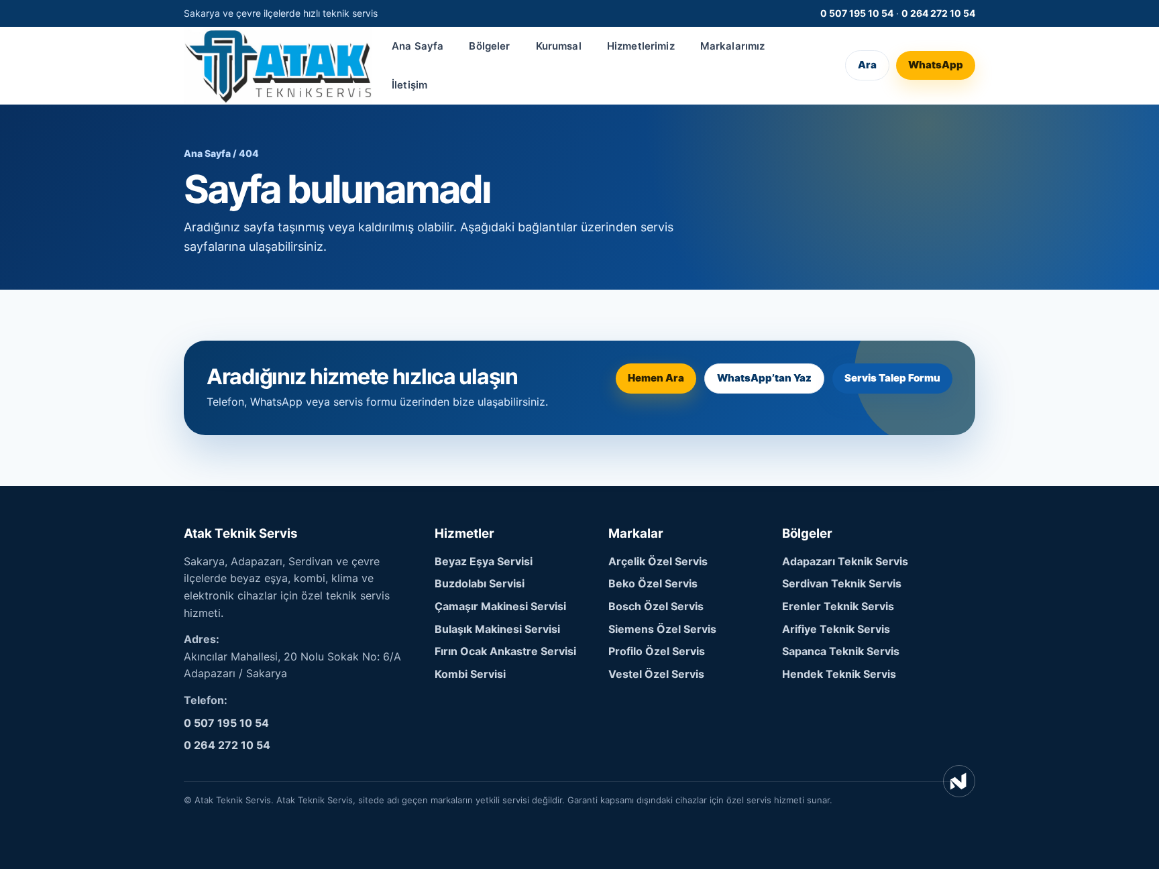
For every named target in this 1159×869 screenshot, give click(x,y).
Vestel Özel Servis (656, 674)
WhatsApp (935, 65)
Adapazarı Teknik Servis (845, 561)
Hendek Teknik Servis (839, 674)
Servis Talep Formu (892, 377)
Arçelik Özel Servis (658, 561)
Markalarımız (732, 46)
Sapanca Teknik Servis (840, 651)
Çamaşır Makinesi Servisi (500, 606)
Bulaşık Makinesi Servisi (497, 629)
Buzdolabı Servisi (480, 583)
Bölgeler (489, 46)
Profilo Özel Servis (656, 651)
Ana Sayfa (417, 46)
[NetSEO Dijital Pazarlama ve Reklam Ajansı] (959, 781)
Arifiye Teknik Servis (836, 629)
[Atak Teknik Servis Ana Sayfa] (278, 65)
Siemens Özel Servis (662, 629)
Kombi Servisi (470, 674)
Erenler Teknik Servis (838, 606)
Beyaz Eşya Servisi (484, 561)
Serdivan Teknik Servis (841, 583)
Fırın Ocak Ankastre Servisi (505, 651)
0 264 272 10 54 (938, 13)
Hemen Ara (656, 377)
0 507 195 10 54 (856, 13)
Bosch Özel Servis (656, 606)
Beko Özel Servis (653, 583)
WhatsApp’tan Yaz (764, 377)
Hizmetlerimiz (641, 46)
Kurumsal (559, 46)
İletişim (409, 84)
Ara (867, 65)
